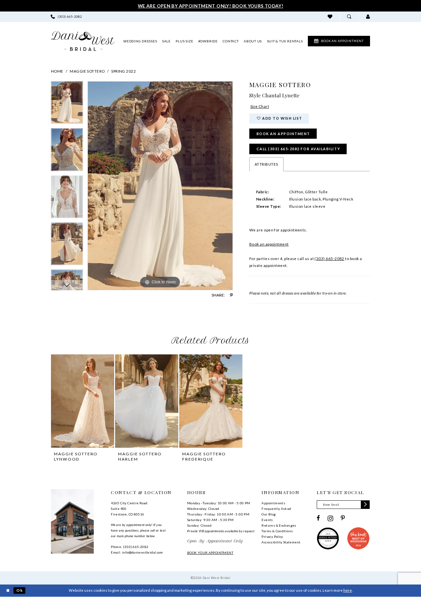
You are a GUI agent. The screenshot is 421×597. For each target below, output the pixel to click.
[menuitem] (66, 17)
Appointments (273, 503)
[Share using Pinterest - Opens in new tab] (231, 295)
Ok (19, 590)
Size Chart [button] (259, 106)
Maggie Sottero (87, 71)
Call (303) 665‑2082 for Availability (298, 149)
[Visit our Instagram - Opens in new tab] (330, 518)
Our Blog (268, 514)
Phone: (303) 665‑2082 (129, 547)
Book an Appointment (283, 133)
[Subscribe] (365, 504)
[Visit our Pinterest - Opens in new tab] (343, 518)
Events (267, 520)
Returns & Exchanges (278, 525)
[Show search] (349, 17)
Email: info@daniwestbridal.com (137, 552)
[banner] (82, 41)
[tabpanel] (67, 104)
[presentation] (82, 400)
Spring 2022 (123, 71)
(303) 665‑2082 (329, 258)
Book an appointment (269, 244)
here (347, 590)
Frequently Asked (276, 509)
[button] (368, 17)
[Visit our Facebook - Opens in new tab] (318, 518)
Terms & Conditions (277, 531)
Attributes (266, 164)
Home (57, 71)
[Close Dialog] (7, 590)
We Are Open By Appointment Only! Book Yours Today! (210, 6)
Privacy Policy (272, 536)
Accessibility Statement (280, 542)
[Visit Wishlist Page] (330, 17)
